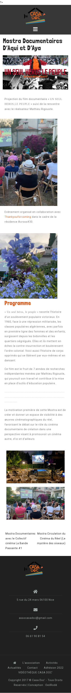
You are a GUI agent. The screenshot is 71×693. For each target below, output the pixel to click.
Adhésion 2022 (54, 667)
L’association (31, 662)
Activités (52, 662)
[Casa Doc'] (34, 568)
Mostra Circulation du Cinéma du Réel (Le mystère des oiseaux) (51, 538)
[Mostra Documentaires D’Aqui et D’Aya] (35, 72)
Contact (32, 667)
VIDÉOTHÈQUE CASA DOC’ (35, 672)
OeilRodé (51, 685)
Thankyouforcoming (18, 216)
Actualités (14, 667)
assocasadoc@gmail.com (35, 617)
